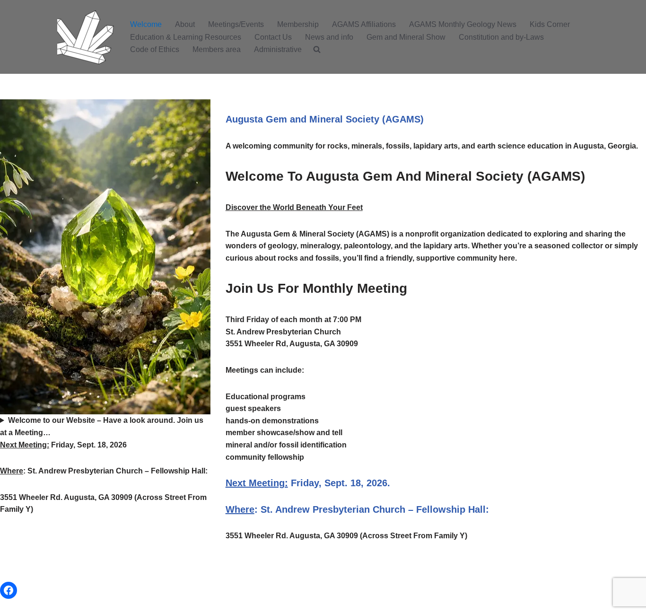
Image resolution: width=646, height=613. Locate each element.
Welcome (146, 24)
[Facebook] (8, 590)
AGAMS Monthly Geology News (462, 24)
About (185, 24)
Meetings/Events (236, 24)
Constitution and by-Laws (501, 37)
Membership (298, 24)
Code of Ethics (154, 49)
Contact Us (273, 37)
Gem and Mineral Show (406, 37)
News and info (329, 37)
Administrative (278, 49)
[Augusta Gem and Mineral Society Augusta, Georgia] (85, 37)
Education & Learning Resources (185, 37)
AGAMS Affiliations (364, 24)
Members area (216, 49)
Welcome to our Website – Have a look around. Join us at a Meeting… (101, 426)
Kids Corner (550, 24)
